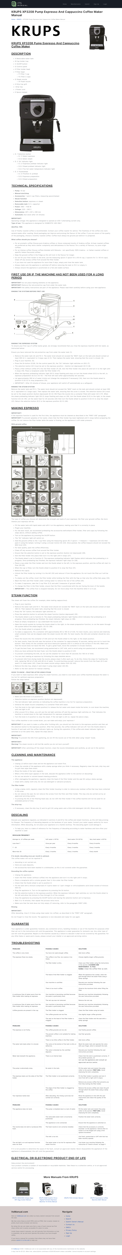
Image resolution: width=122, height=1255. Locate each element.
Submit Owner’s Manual (75, 1222)
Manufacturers (76, 4)
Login (105, 4)
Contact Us (70, 1224)
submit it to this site (23, 1240)
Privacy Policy (71, 1230)
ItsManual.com (21, 1216)
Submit (87, 4)
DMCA (68, 1227)
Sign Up (96, 4)
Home (65, 4)
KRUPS (19, 19)
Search (68, 1219)
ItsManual (16, 1249)
